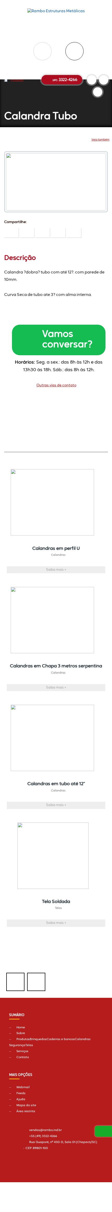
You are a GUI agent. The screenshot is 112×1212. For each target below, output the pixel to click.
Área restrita (25, 1111)
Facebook (15, 982)
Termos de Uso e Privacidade (60, 1181)
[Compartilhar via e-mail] (74, 233)
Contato (22, 1057)
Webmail (23, 1087)
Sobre (20, 1033)
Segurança (17, 1045)
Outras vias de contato (56, 385)
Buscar (74, 51)
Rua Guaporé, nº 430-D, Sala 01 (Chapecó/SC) (63, 1142)
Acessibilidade (16, 1177)
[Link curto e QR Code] (16, 1198)
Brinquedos (38, 1039)
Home (20, 1027)
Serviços (22, 1051)
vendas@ (45, 1130)
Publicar (42, 233)
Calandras (83, 1039)
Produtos (17, 80)
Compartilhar (11, 233)
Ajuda (20, 1099)
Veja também (100, 139)
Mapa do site (26, 1105)
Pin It (27, 233)
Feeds (21, 1093)
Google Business (97, 92)
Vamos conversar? (67, 340)
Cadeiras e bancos (61, 1039)
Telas (29, 1045)
